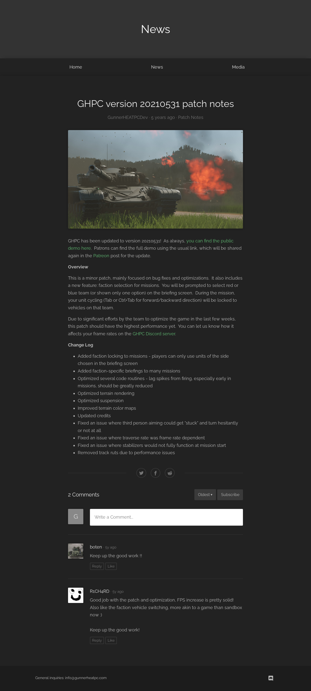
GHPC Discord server (154, 333)
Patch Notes (190, 117)
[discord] (271, 678)
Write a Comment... (114, 517)
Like (111, 566)
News (157, 67)
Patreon (101, 255)
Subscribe (230, 494)
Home (75, 67)
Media (238, 67)
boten (96, 546)
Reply (97, 566)
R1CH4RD (99, 591)
